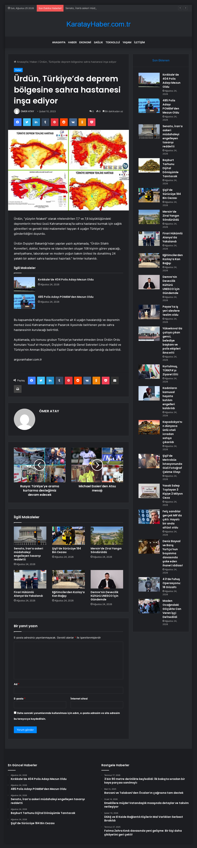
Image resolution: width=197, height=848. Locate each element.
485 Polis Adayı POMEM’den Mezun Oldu (65, 297)
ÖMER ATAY (27, 111)
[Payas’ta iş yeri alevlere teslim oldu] (149, 312)
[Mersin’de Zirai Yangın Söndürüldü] (107, 536)
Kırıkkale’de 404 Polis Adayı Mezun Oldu (66, 279)
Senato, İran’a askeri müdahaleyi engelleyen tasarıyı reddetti (101, 8)
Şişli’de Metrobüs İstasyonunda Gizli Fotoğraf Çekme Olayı (172, 464)
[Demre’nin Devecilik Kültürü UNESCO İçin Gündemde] (107, 579)
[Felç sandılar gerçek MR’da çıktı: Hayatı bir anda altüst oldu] (149, 516)
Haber (72, 42)
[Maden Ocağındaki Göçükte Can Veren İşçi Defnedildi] (149, 606)
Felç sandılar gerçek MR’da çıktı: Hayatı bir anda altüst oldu (172, 519)
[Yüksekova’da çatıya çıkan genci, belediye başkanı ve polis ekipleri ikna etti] (149, 333)
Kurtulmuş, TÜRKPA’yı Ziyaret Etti (170, 370)
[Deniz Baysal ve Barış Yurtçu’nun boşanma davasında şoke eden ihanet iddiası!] (149, 546)
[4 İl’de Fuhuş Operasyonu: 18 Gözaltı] (149, 584)
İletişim (139, 42)
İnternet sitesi (79, 698)
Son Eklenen (160, 60)
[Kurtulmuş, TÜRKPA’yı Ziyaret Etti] (149, 371)
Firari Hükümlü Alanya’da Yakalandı (28, 594)
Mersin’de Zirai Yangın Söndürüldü (106, 550)
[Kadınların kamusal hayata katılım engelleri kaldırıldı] (149, 393)
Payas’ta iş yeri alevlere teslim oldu (171, 311)
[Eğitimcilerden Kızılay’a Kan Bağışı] (68, 579)
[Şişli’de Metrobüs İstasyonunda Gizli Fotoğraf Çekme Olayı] (149, 461)
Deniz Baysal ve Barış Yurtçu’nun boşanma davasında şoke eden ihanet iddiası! (173, 553)
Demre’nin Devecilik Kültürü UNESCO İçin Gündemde (104, 595)
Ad (16, 684)
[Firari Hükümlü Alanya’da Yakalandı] (30, 579)
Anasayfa (58, 42)
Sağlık (98, 42)
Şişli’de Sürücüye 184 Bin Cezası (66, 550)
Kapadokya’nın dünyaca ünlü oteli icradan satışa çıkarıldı (172, 432)
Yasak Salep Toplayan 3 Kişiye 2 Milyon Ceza (173, 492)
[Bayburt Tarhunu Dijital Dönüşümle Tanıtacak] (149, 165)
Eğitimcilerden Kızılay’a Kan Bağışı (68, 594)
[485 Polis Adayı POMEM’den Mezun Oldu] (24, 301)
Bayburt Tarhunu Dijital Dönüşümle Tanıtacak (171, 168)
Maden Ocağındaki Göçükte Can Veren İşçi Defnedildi (172, 609)
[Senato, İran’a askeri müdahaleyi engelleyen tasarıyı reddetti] (30, 536)
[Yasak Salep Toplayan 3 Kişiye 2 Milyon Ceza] (149, 491)
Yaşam (127, 42)
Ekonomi (85, 42)
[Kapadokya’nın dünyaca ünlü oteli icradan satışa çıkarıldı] (149, 427)
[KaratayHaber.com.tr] (98, 24)
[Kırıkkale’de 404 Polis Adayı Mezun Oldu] (24, 284)
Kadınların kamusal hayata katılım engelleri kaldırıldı (170, 398)
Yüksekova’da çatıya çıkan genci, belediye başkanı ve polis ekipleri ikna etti (172, 340)
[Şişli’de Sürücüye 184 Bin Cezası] (68, 536)
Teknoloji (113, 42)
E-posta (19, 698)
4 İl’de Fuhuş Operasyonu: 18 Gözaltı (172, 583)
